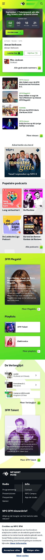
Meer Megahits (29, 309)
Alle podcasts (32, 247)
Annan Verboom (12, 45)
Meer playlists (29, 351)
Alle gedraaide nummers (25, 68)
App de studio (31, 497)
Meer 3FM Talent (28, 460)
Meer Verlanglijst (28, 403)
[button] (3, 3)
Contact (28, 490)
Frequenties (7, 497)
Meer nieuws (33, 136)
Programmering (9, 490)
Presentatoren (8, 494)
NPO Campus (30, 494)
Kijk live (31, 53)
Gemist (5, 501)
